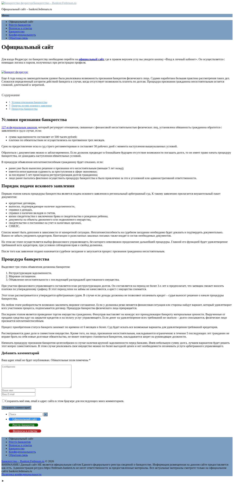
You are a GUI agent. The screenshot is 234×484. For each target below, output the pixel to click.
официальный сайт (91, 59)
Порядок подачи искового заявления (32, 105)
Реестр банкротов (20, 24)
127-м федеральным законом (19, 127)
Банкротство (16, 31)
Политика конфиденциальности (21, 474)
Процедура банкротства (24, 108)
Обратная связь (18, 38)
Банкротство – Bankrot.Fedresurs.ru (54, 3)
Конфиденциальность (22, 34)
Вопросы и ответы (20, 28)
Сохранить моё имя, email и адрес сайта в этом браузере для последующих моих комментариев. (64, 401)
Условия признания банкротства (29, 102)
